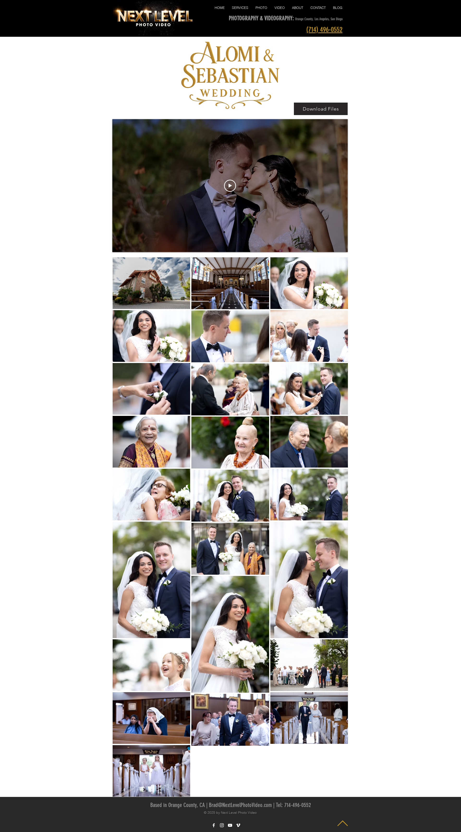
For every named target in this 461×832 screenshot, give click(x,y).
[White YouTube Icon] (230, 825)
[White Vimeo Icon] (238, 825)
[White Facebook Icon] (213, 825)
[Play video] (230, 186)
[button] (240, 7)
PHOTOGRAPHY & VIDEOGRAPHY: (262, 18)
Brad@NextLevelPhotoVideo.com (240, 805)
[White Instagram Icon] (221, 825)
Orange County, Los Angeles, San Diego (319, 19)
